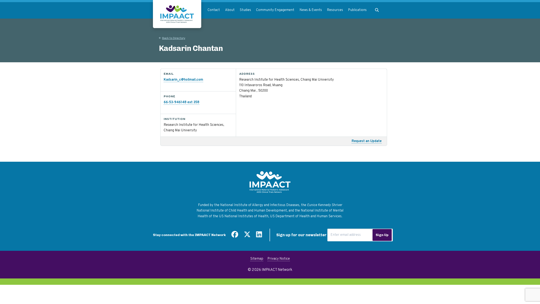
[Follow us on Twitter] (247, 236)
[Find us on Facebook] (234, 236)
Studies (245, 10)
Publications (357, 10)
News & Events (311, 10)
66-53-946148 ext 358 (181, 102)
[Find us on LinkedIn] (259, 236)
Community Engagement (275, 10)
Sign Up (382, 235)
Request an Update (367, 141)
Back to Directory (173, 38)
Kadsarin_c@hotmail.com (183, 80)
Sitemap (256, 259)
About (230, 10)
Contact (214, 10)
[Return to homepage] (177, 14)
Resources (335, 10)
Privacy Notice (278, 259)
